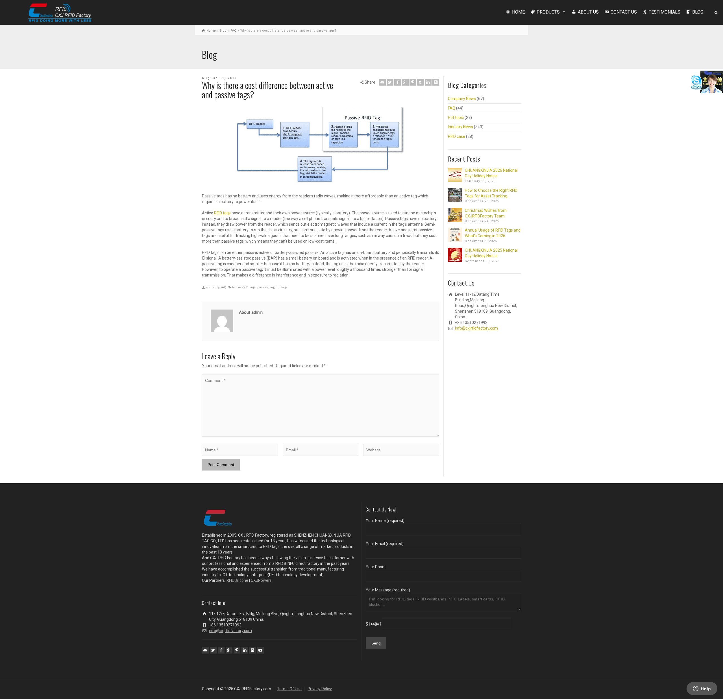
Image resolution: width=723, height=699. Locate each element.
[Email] (382, 82)
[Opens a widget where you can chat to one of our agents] (701, 689)
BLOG (697, 12)
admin (210, 287)
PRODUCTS (548, 12)
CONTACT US (624, 12)
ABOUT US (588, 12)
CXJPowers (261, 580)
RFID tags (222, 213)
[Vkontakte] (435, 82)
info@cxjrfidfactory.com (476, 328)
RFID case (456, 136)
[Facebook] (397, 82)
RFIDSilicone (237, 580)
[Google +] (405, 82)
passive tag (265, 287)
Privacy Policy (320, 689)
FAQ (223, 287)
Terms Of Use (289, 689)
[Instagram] (252, 650)
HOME (518, 12)
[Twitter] (390, 82)
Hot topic (456, 117)
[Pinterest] (413, 82)
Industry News (460, 127)
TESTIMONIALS (664, 12)
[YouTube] (260, 650)
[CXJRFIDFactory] (60, 12)
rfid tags (282, 287)
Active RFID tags (244, 287)
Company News (462, 98)
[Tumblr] (420, 82)
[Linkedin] (428, 82)
